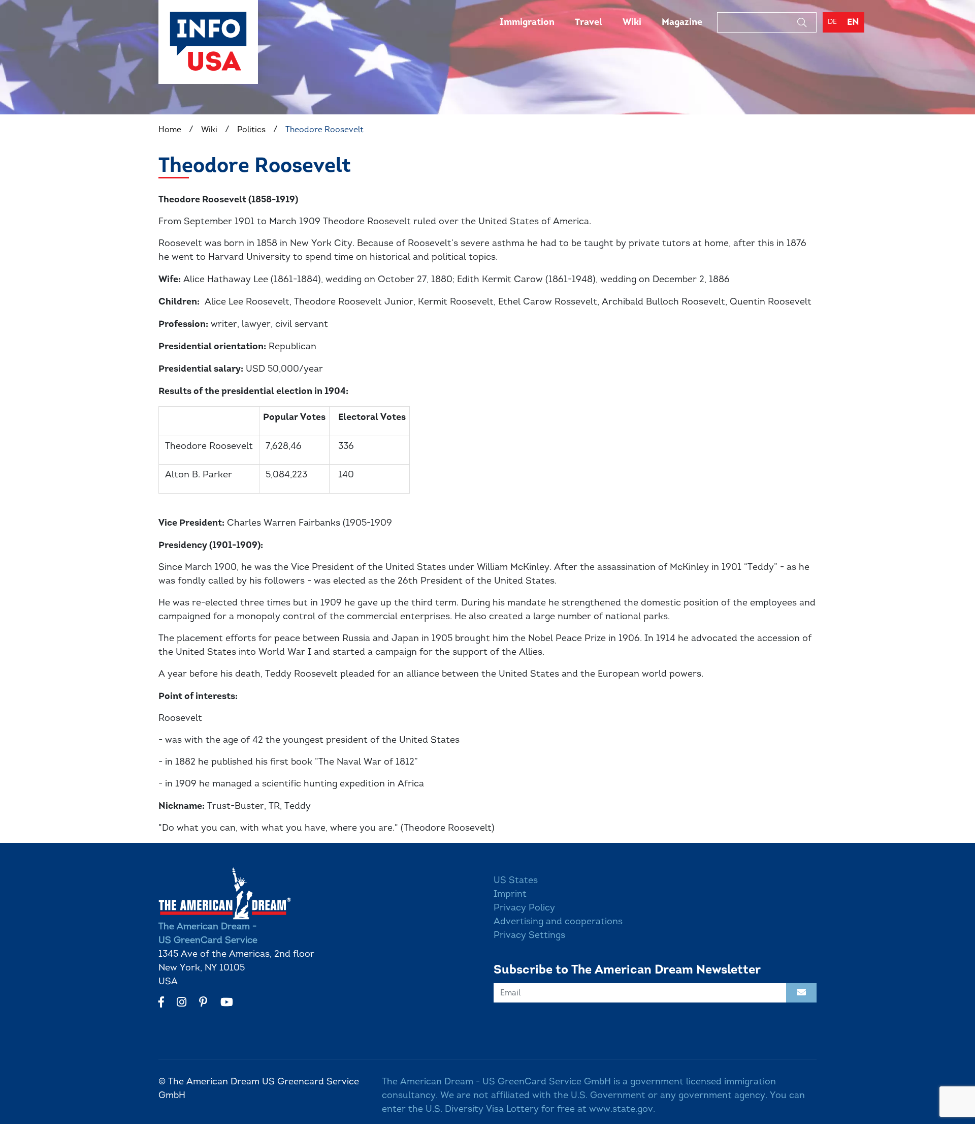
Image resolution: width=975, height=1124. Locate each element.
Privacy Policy (524, 907)
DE (832, 21)
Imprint (510, 893)
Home (169, 129)
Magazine (682, 21)
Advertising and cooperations (558, 921)
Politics (251, 129)
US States (516, 880)
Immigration (527, 21)
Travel (588, 21)
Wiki (632, 21)
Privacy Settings (529, 934)
